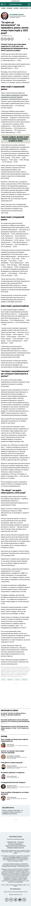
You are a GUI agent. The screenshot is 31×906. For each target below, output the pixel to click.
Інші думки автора (8, 807)
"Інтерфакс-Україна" (15, 857)
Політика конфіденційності (15, 844)
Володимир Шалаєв (16, 14)
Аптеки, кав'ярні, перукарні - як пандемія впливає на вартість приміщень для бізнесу (12, 812)
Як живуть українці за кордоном (12, 772)
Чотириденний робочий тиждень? (13, 782)
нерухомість (24, 679)
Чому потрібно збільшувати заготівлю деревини (15, 793)
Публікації (9, 8)
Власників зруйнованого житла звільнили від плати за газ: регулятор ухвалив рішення (15, 720)
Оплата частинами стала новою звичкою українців (12, 752)
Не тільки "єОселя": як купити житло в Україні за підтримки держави (13, 714)
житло (3, 679)
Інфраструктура (24, 8)
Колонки (15, 8)
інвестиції (17, 679)
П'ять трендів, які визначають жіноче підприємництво (14, 740)
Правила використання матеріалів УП (15, 846)
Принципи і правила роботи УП (15, 847)
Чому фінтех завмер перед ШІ (11, 762)
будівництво (10, 679)
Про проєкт (20, 842)
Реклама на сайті (11, 842)
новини (3, 8)
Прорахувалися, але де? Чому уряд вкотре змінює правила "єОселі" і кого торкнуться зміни (15, 728)
